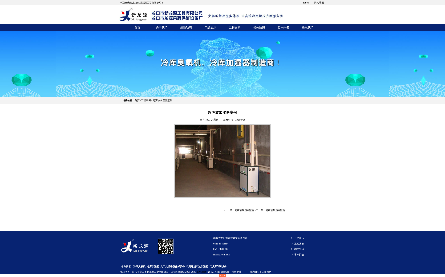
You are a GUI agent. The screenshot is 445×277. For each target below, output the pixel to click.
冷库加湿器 (153, 266)
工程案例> (147, 100)
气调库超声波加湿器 (197, 266)
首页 (137, 100)
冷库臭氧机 (139, 266)
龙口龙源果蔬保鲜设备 (172, 266)
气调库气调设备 (217, 266)
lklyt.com (201, 272)
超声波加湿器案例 (162, 100)
